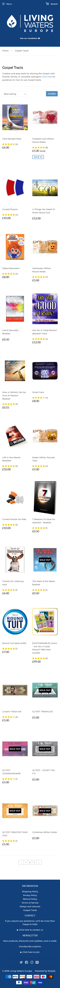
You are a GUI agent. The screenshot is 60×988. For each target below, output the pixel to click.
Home (5, 50)
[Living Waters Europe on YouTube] (37, 963)
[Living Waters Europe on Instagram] (31, 963)
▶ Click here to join (30, 952)
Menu (9, 4)
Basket (54, 4)
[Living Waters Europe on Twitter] (21, 963)
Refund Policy (30, 899)
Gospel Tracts (30, 910)
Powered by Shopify (45, 971)
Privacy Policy (30, 895)
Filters (52, 94)
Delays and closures (30, 906)
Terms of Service (30, 902)
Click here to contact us (31, 930)
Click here (47, 76)
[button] (8, 144)
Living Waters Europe (21, 971)
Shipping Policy (30, 891)
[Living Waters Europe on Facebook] (26, 963)
